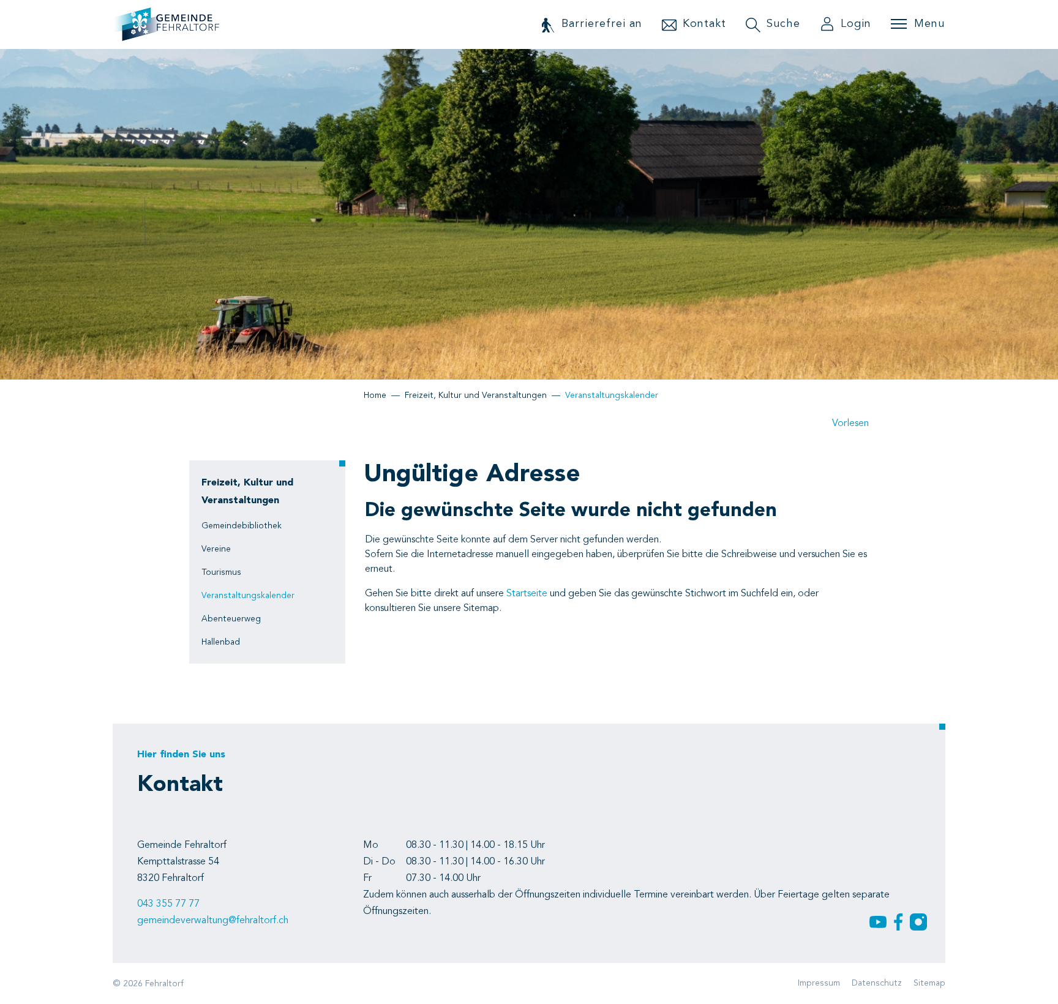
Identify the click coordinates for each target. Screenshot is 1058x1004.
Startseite (526, 594)
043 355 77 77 (168, 904)
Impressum (819, 983)
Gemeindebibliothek (241, 526)
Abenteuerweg (231, 619)
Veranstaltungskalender (248, 599)
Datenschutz (877, 983)
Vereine (216, 549)
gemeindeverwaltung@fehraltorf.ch (212, 921)
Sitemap (929, 983)
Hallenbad (220, 642)
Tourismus (221, 572)
